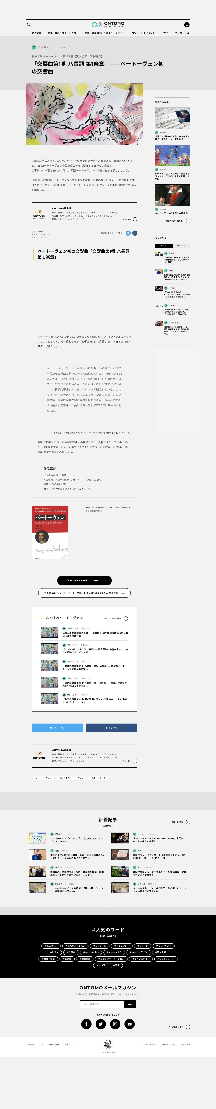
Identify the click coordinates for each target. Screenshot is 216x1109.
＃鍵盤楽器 (84, 958)
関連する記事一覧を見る (175, 221)
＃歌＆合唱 (160, 952)
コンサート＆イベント (143, 33)
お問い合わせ (149, 1045)
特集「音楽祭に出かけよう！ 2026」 (105, 33)
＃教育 (116, 965)
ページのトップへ (176, 1027)
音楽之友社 (54, 1045)
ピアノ (165, 33)
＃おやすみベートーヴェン (71, 778)
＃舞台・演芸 (48, 958)
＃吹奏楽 (71, 952)
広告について (70, 1045)
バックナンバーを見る (113, 618)
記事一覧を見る (177, 822)
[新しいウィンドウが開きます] (86, 1024)
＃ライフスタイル (141, 958)
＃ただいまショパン (75, 946)
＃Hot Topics (91, 952)
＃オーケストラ (98, 778)
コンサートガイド (184, 33)
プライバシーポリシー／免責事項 (175, 1045)
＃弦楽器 (67, 958)
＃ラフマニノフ (163, 946)
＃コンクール (99, 946)
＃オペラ (100, 965)
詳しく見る (127, 219)
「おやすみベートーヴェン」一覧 (83, 580)
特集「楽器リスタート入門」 (63, 33)
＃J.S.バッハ (51, 946)
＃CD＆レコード (166, 958)
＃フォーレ (142, 946)
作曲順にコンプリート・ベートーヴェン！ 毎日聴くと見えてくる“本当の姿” (81, 593)
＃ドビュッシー (121, 946)
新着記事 (36, 33)
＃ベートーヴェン (43, 778)
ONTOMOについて (34, 1045)
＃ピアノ (54, 952)
